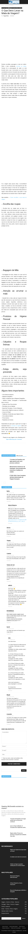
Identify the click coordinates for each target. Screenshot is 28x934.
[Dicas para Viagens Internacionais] (5, 879)
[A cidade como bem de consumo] (5, 860)
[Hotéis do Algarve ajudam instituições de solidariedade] (5, 867)
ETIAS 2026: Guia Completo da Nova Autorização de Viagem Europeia (18, 477)
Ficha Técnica (22, 926)
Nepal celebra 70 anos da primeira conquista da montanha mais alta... (18, 835)
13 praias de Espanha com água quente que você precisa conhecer (17, 461)
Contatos (24, 928)
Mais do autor (19, 455)
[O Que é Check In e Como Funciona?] (5, 886)
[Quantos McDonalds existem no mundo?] (14, 792)
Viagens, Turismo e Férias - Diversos (16, 7)
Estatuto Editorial (5, 928)
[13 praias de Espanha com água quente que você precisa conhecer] (5, 461)
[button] (26, 2)
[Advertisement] (14, 49)
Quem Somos (5, 926)
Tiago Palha (6, 15)
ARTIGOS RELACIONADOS (8, 455)
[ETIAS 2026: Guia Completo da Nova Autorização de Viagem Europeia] (5, 477)
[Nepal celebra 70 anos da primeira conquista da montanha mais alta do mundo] (5, 836)
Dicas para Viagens (9, 5)
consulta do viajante (16, 425)
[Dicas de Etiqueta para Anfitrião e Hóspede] (5, 893)
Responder (9, 501)
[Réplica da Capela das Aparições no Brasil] (5, 852)
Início (2, 5)
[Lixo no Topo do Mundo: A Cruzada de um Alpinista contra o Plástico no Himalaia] (5, 829)
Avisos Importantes (13, 926)
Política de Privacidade (15, 928)
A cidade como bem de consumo (18, 856)
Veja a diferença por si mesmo (14, 439)
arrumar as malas (21, 66)
